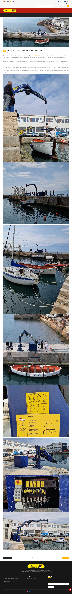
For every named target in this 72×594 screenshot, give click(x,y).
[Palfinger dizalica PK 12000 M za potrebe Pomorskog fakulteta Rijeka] (36, 32)
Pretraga (68, 6)
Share (33, 557)
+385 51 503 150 (6, 1)
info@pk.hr (14, 1)
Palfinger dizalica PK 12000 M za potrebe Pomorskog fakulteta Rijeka (27, 50)
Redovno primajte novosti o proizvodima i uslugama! (58, 579)
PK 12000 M (36, 55)
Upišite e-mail (50, 581)
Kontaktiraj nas (23, 591)
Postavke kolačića (15, 591)
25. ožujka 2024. (11, 52)
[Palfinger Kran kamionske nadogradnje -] (10, 10)
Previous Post (8, 557)
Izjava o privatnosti (6, 591)
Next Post (65, 557)
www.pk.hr (6, 583)
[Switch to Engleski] (29, 591)
